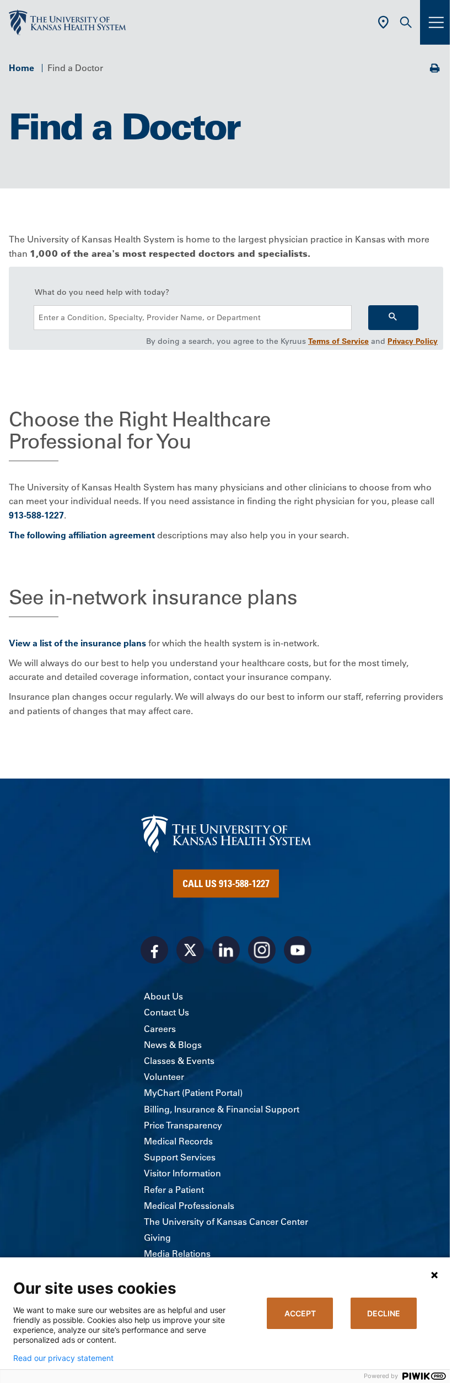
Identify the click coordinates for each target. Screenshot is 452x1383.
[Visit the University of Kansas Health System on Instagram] (262, 950)
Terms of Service (338, 341)
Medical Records (178, 1141)
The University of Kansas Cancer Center (226, 1221)
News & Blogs (173, 1044)
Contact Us (166, 1012)
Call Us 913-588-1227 (226, 883)
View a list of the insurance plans (77, 643)
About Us (163, 996)
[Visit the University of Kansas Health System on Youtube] (297, 950)
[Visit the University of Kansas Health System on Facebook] (154, 950)
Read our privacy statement (63, 1358)
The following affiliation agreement (82, 535)
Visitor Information (182, 1173)
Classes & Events (179, 1060)
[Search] (393, 317)
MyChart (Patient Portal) (193, 1092)
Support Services (180, 1157)
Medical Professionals (189, 1205)
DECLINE (383, 1313)
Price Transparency (183, 1125)
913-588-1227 (36, 515)
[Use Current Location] (383, 22)
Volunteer (164, 1076)
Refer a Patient (174, 1189)
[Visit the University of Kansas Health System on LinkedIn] (226, 950)
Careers (160, 1028)
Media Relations (177, 1253)
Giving (157, 1237)
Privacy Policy (413, 341)
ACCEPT (300, 1313)
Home (21, 67)
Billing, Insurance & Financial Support (221, 1109)
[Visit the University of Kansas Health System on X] (190, 950)
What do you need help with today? (102, 292)
